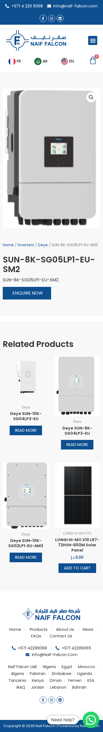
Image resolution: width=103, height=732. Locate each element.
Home (8, 245)
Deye (43, 245)
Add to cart (77, 568)
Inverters (26, 245)
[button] (92, 40)
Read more (26, 430)
